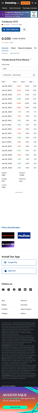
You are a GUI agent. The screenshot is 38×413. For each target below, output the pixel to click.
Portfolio (5, 309)
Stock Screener (15, 8)
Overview (5, 53)
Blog (3, 300)
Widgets (4, 313)
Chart (13, 48)
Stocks (4, 8)
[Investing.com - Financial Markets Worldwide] (12, 3)
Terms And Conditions (9, 386)
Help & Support (26, 309)
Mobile (4, 305)
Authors (23, 313)
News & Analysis (25, 48)
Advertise (24, 305)
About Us (24, 300)
